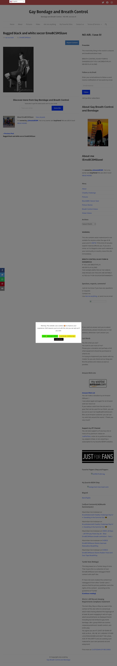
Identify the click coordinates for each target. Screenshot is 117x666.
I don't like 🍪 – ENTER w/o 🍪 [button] (67, 336)
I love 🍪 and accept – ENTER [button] (50, 336)
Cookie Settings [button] (58, 339)
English (14, 1)
